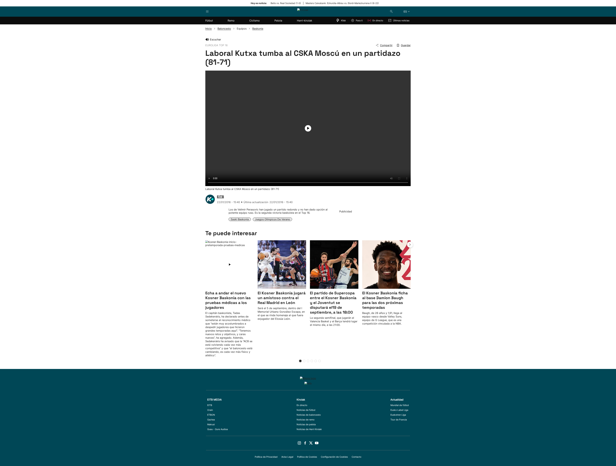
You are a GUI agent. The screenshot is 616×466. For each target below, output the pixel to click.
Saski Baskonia (240, 219)
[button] (410, 245)
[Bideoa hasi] (308, 128)
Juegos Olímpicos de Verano (272, 219)
